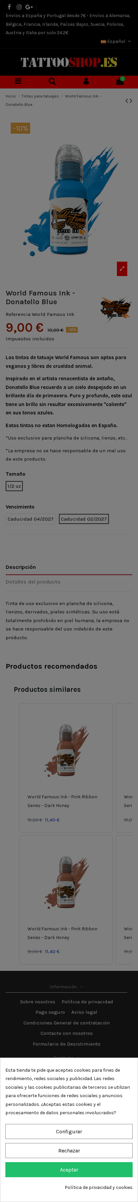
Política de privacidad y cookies (99, 1187)
